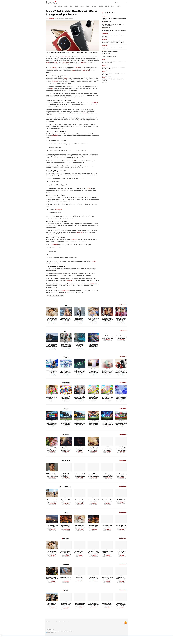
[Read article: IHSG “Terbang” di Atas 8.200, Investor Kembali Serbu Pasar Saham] (93, 337)
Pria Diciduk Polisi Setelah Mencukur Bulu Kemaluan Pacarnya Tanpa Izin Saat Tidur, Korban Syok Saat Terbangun (51, 476)
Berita (60, 6)
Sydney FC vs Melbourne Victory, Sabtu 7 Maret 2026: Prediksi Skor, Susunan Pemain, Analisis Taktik (65, 424)
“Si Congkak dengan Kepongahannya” (110, 51)
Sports (94, 6)
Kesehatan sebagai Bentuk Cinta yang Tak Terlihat (112, 46)
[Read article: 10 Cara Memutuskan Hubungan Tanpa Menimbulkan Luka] (121, 545)
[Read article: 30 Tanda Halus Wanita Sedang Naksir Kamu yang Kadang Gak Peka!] (79, 545)
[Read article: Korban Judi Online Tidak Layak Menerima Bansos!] (121, 493)
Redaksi (64, 622)
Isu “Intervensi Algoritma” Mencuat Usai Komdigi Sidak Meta (93, 501)
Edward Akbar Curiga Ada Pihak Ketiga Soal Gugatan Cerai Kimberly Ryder (107, 319)
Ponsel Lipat (59, 295)
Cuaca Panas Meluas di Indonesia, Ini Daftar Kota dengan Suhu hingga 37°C (52, 501)
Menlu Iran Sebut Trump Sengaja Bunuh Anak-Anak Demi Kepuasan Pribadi (121, 527)
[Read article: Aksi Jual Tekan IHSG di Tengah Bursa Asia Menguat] (79, 337)
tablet (73, 70)
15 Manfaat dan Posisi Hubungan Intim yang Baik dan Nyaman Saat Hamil (93, 553)
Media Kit (48, 622)
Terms (61, 622)
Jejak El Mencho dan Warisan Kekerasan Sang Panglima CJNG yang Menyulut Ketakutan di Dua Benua (51, 606)
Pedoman (52, 622)
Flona (112, 6)
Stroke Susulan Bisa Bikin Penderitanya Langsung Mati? (114, 30)
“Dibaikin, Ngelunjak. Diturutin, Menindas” (111, 56)
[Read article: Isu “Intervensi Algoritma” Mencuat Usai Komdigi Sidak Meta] (93, 493)
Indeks (54, 6)
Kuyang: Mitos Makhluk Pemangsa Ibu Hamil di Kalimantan (79, 449)
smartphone (69, 57)
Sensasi (107, 6)
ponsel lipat (54, 69)
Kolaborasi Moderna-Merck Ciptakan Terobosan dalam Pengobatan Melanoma (121, 397)
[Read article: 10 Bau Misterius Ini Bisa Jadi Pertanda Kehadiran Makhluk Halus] (107, 441)
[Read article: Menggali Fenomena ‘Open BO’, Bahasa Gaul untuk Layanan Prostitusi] (107, 545)
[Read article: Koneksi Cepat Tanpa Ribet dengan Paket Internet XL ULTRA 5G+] (52, 363)
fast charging (58, 209)
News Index (70, 622)
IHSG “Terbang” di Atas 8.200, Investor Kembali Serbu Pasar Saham (93, 345)
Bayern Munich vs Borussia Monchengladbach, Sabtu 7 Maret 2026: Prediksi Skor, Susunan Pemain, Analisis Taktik (121, 424)
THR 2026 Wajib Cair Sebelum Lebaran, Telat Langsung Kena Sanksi (121, 578)
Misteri (82, 6)
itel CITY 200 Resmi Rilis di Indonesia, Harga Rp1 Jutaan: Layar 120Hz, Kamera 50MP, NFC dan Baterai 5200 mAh (93, 373)
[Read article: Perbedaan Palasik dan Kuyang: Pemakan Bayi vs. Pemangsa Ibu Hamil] (66, 441)
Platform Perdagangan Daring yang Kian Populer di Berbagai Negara (121, 337)
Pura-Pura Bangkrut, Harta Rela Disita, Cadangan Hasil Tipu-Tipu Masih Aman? (52, 578)
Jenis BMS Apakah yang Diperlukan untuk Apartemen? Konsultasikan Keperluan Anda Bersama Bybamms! (51, 347)
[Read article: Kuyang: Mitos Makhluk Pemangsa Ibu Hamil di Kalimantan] (79, 441)
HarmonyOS (74, 239)
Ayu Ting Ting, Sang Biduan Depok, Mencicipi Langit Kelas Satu (93, 319)
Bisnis (66, 6)
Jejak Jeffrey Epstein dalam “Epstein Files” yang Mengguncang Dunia (107, 604)
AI (74, 161)
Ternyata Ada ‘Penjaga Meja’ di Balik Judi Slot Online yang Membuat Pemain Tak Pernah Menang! (65, 398)
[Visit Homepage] (51, 2)
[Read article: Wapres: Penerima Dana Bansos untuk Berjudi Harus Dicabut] (107, 493)
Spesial (101, 6)
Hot (71, 6)
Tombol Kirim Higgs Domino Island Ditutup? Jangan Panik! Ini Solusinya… (93, 397)
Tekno (87, 6)
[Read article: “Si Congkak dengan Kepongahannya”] (79, 571)
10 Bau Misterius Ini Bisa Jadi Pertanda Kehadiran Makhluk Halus (107, 449)
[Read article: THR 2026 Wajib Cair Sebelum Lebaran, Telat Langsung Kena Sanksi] (121, 571)
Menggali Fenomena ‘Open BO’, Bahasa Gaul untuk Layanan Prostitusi (107, 553)
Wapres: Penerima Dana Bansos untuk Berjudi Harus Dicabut (107, 501)
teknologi (63, 57)
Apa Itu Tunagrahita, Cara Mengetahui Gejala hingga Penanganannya (51, 397)
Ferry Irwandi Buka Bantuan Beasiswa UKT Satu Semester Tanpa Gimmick (93, 475)
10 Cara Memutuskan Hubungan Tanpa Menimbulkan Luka (121, 553)
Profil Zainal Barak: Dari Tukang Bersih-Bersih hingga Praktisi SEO (66, 604)
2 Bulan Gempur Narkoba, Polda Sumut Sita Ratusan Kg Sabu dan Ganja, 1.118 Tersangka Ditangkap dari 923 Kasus (121, 476)
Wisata (118, 6)
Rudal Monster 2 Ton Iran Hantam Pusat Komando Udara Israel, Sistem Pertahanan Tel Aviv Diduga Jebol (107, 528)
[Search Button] (126, 2)
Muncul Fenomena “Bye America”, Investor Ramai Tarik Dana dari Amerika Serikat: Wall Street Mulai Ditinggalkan (65, 347)
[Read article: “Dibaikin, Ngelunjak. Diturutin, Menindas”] (93, 571)
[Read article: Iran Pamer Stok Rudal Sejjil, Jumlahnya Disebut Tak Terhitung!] (66, 519)
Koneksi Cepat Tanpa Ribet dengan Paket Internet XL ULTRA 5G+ (51, 371)
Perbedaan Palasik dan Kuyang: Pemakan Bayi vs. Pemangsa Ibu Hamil (65, 449)
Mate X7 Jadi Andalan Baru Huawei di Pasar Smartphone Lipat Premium (121, 371)
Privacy (57, 622)
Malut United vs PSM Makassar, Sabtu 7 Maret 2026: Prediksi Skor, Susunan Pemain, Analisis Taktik (51, 424)
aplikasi (89, 188)
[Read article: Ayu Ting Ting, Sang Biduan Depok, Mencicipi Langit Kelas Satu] (93, 311)
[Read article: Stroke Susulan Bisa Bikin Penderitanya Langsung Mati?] (66, 571)
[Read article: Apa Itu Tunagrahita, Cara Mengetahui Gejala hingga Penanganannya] (52, 389)
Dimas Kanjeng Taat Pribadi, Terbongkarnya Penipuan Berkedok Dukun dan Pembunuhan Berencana (121, 606)
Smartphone (94, 102)
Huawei (55, 62)
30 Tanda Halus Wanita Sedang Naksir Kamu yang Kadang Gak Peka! (79, 553)
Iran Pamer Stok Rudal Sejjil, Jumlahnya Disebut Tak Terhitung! (65, 527)
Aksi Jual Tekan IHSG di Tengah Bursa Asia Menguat (79, 345)
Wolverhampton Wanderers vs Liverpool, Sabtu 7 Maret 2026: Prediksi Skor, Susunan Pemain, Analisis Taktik (79, 424)
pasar (47, 62)
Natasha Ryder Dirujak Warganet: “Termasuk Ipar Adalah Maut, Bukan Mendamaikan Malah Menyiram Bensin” (65, 321)
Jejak (76, 6)
